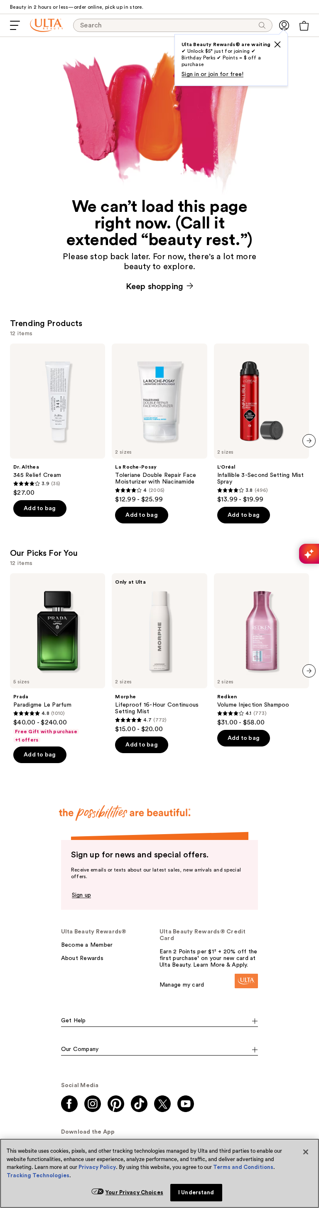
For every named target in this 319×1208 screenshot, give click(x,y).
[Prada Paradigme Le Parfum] (57, 658)
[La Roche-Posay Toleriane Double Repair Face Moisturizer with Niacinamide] (159, 423)
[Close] (306, 1152)
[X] (277, 44)
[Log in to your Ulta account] (284, 25)
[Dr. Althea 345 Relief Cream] (57, 420)
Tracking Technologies (38, 1175)
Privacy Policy (97, 1167)
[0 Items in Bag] (304, 25)
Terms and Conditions (243, 1167)
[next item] (309, 440)
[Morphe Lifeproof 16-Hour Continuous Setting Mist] (159, 653)
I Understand (196, 1192)
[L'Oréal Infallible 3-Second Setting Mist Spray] (261, 423)
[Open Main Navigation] (15, 25)
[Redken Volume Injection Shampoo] (261, 650)
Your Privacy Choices (134, 1192)
